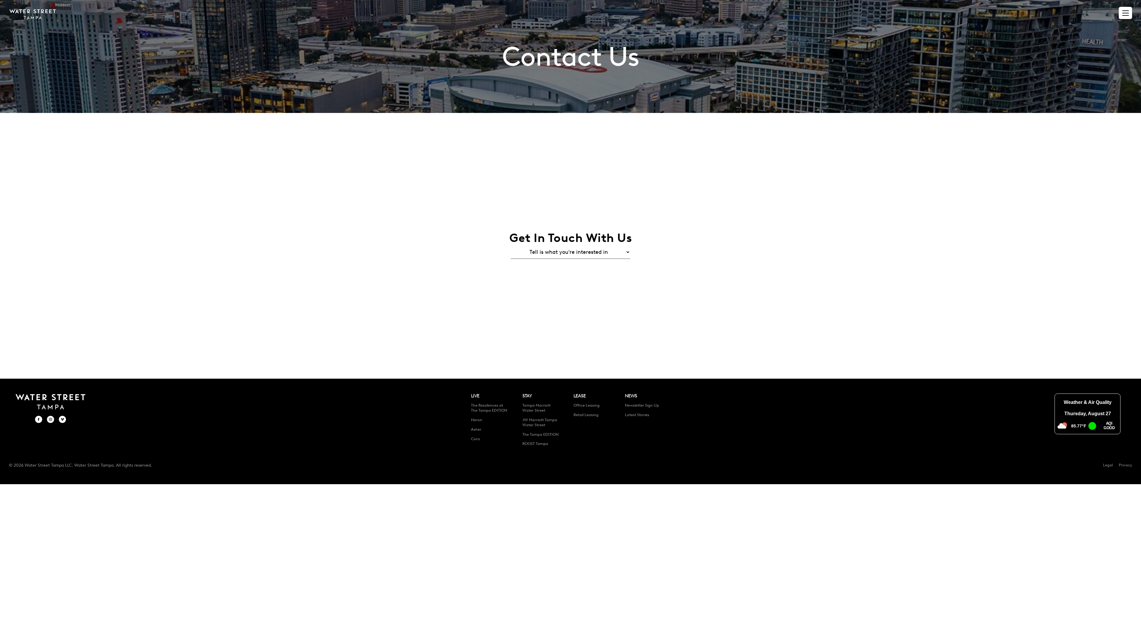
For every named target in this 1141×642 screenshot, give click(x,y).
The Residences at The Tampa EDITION (489, 408)
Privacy (1125, 465)
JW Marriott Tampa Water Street (539, 422)
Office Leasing (586, 405)
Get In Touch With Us (570, 238)
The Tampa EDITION (540, 434)
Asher (476, 429)
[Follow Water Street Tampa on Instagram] (50, 419)
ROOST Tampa (535, 443)
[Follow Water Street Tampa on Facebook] (38, 419)
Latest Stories (637, 415)
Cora (475, 439)
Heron (476, 420)
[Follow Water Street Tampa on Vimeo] (62, 419)
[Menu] (1125, 13)
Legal (1108, 465)
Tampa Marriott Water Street (536, 408)
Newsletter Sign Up (642, 405)
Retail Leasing (585, 415)
